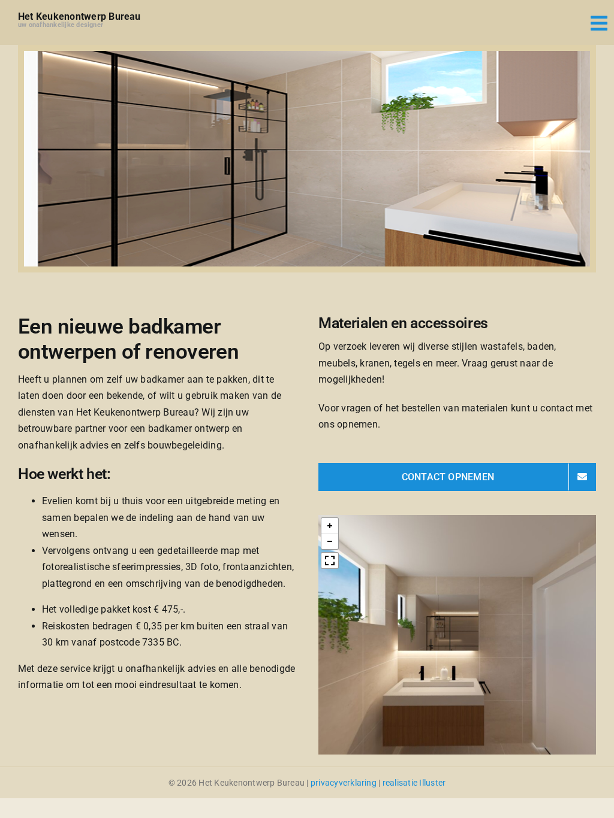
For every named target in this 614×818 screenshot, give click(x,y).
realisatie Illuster (414, 782)
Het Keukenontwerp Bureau (79, 16)
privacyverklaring (344, 782)
